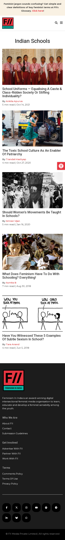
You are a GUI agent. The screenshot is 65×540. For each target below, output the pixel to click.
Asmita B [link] (11, 282)
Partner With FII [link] (11, 453)
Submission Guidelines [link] (15, 433)
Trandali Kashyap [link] (16, 159)
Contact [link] (6, 428)
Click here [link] (37, 11)
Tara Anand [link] (13, 344)
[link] (61, 166)
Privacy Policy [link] (10, 483)
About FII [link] (7, 423)
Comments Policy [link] (12, 473)
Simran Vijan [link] (13, 221)
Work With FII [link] (10, 458)
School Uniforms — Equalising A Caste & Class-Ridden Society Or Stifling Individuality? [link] (32, 92)
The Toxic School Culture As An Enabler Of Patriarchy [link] (31, 152)
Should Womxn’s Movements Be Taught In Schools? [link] (31, 214)
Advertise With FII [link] (12, 448)
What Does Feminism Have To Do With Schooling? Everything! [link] (30, 275)
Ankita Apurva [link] (14, 101)
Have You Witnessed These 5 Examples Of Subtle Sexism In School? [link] (31, 337)
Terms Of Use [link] (10, 478)
